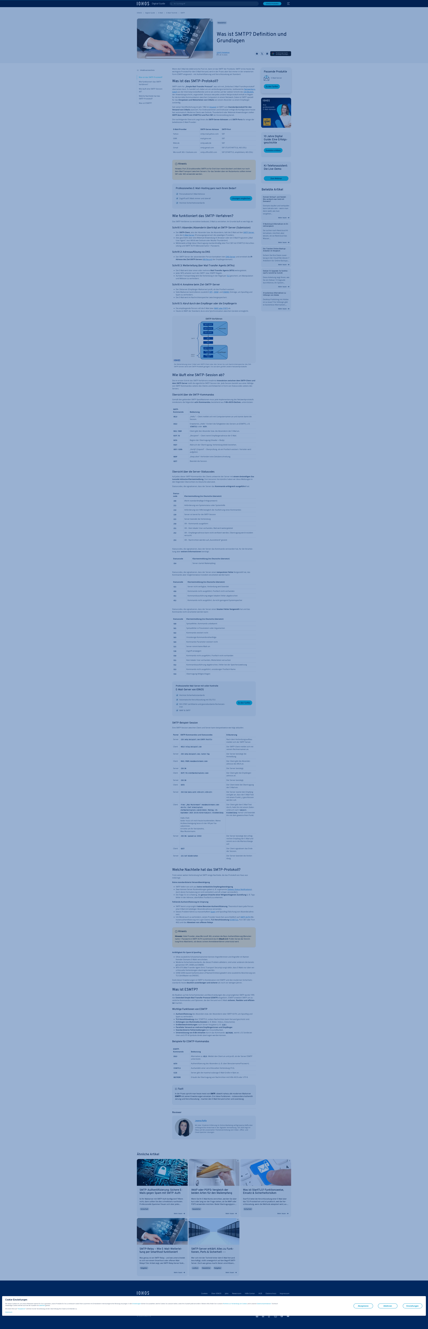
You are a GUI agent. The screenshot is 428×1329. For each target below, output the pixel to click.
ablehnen (42, 1305)
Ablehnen (387, 1306)
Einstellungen (136, 1304)
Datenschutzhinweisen (264, 1304)
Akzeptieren (21, 1309)
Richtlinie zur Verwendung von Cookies (235, 1304)
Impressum (8, 1312)
